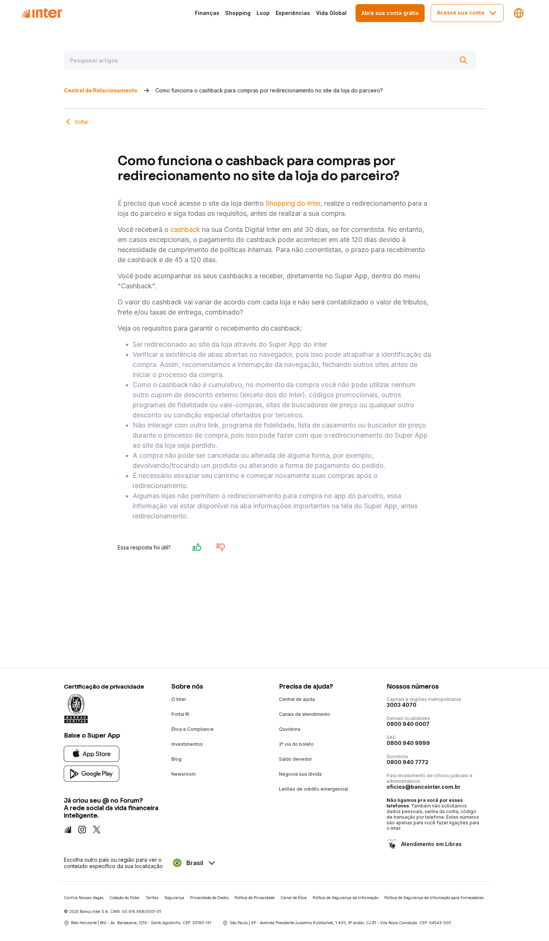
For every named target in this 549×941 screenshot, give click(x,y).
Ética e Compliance (192, 729)
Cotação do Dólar (124, 897)
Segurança (174, 897)
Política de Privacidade (254, 897)
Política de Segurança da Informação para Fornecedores (434, 897)
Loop (263, 13)
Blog (176, 759)
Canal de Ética (293, 897)
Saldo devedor (295, 759)
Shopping (238, 13)
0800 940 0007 (408, 724)
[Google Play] (92, 773)
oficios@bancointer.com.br (423, 787)
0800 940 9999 (408, 743)
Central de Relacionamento (100, 90)
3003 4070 (401, 705)
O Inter (178, 699)
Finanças (207, 13)
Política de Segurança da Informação (345, 897)
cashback (185, 229)
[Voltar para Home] (41, 12)
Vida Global (331, 13)
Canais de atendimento (304, 714)
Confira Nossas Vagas (83, 897)
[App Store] (92, 753)
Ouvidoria (289, 729)
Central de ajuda (297, 699)
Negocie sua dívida (300, 774)
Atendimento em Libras (431, 844)
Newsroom (183, 774)
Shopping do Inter (293, 203)
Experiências (293, 13)
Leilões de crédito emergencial (313, 789)
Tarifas (152, 897)
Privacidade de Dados (209, 897)
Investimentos (187, 744)
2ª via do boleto (296, 744)
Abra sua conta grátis (390, 13)
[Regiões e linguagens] (519, 13)
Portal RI (180, 714)
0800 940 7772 (407, 762)
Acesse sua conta (460, 12)
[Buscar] (463, 60)
